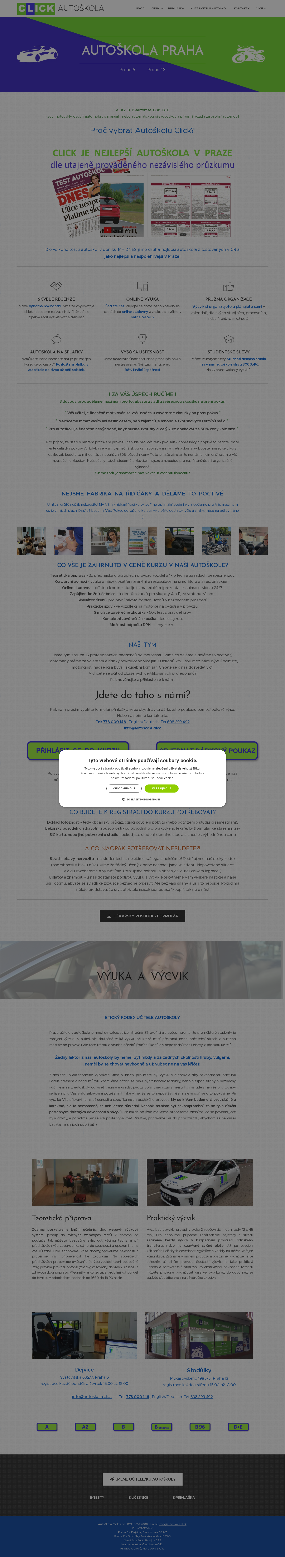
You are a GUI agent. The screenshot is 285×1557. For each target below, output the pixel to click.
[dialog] (142, 778)
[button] (142, 799)
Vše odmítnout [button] (124, 788)
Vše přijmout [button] (161, 788)
